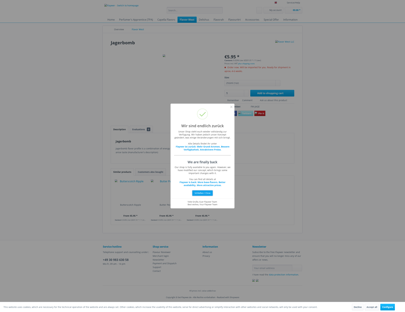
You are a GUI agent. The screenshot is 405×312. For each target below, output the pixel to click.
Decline (358, 307)
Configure (387, 307)
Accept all (372, 307)
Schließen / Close (202, 193)
